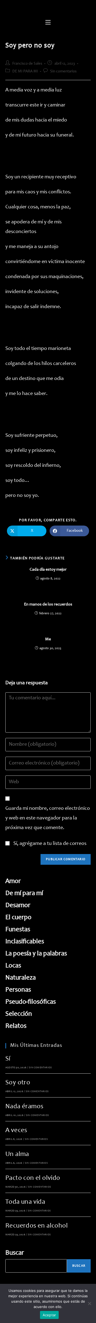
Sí (7, 1059)
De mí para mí (24, 893)
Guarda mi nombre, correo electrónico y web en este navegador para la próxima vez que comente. (47, 818)
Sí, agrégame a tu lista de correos (49, 844)
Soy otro (17, 1083)
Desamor (17, 905)
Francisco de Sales (27, 64)
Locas (13, 966)
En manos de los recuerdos (48, 604)
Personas (18, 990)
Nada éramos (24, 1106)
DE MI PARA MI (25, 71)
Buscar (14, 1253)
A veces (16, 1130)
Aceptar (49, 1315)
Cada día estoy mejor (48, 569)
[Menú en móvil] (48, 23)
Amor (13, 881)
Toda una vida (25, 1202)
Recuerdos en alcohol (36, 1226)
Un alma (17, 1154)
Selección (18, 1014)
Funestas (17, 929)
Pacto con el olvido (32, 1178)
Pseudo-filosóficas (30, 1002)
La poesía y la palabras (36, 954)
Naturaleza (20, 978)
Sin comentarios (63, 71)
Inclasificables (24, 941)
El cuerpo (18, 917)
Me (48, 639)
